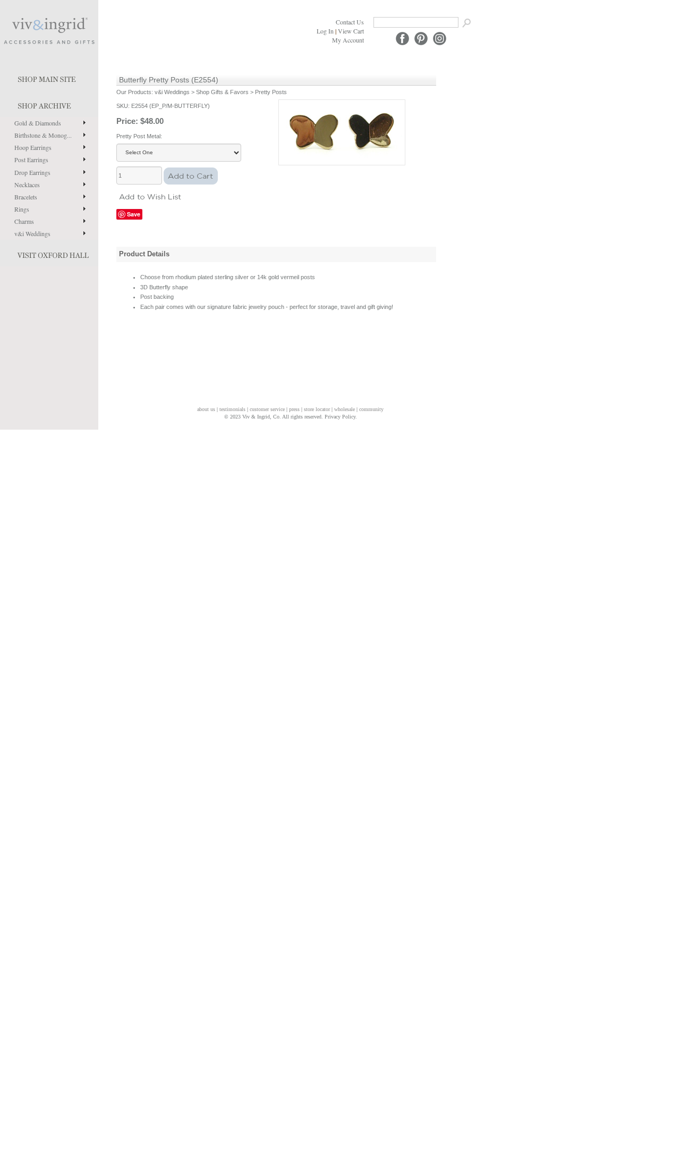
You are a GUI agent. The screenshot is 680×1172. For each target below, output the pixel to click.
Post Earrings (31, 159)
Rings (21, 209)
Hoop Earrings (33, 147)
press (294, 409)
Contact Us (350, 22)
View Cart (351, 31)
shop (49, 103)
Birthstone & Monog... (43, 135)
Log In (325, 31)
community (371, 409)
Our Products (133, 92)
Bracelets (25, 196)
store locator (317, 409)
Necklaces (27, 184)
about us (206, 409)
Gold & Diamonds (37, 123)
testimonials (232, 409)
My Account (348, 40)
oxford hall (49, 253)
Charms (24, 221)
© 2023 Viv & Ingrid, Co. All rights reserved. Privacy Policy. (290, 417)
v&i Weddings (32, 233)
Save (133, 214)
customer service (267, 409)
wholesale (344, 409)
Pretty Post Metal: (139, 136)
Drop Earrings (32, 172)
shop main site (49, 77)
